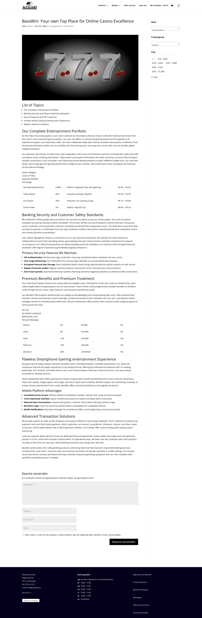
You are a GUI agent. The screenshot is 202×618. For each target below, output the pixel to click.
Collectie (102, 5)
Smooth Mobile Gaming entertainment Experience (47, 120)
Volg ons (143, 5)
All (153, 59)
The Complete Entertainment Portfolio (41, 110)
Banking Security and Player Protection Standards (47, 113)
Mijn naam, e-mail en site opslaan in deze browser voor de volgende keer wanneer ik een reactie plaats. (73, 534)
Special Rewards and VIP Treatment (40, 117)
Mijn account (130, 5)
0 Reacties (69, 26)
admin (30, 26)
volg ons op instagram (31, 600)
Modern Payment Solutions (36, 124)
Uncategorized (55, 26)
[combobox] (165, 29)
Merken (115, 5)
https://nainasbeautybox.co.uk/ (43, 135)
